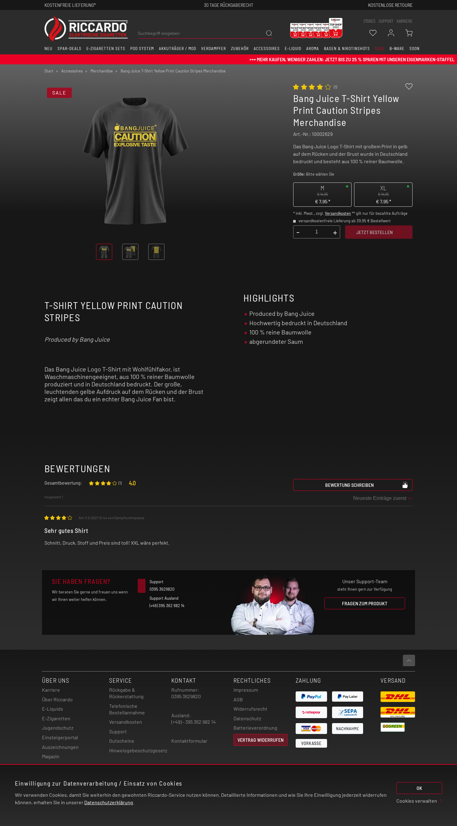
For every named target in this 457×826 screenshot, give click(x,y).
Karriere (405, 21)
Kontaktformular (189, 741)
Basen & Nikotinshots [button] (347, 48)
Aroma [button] (312, 48)
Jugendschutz (57, 728)
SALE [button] (380, 48)
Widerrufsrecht (250, 709)
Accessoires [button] (267, 48)
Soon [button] (414, 48)
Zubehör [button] (240, 48)
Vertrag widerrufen (261, 740)
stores (369, 21)
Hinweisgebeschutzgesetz (138, 750)
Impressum (245, 690)
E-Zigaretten (56, 718)
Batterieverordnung (255, 728)
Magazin (50, 756)
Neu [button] (48, 48)
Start (48, 70)
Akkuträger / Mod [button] (177, 48)
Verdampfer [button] (213, 48)
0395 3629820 (186, 696)
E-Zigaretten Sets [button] (105, 48)
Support (118, 731)
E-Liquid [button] (293, 48)
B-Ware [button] (397, 48)
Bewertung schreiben (349, 485)
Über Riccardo (57, 699)
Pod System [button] (142, 48)
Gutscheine (121, 741)
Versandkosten (338, 213)
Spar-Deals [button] (69, 48)
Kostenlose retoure (390, 5)
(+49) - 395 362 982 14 (193, 722)
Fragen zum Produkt (364, 603)
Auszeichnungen (60, 747)
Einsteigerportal (60, 737)
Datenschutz (247, 718)
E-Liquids (52, 709)
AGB (238, 699)
